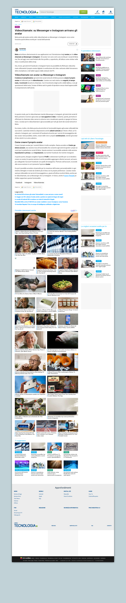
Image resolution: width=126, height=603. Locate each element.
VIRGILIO (37, 558)
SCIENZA (66, 452)
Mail (103, 13)
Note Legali (30, 560)
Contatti (109, 525)
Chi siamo (25, 560)
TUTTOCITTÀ (75, 558)
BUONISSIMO (97, 558)
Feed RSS (54, 525)
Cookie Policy (41, 560)
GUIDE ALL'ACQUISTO (64, 17)
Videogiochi (17, 515)
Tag (92, 525)
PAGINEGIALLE (43, 558)
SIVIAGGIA (84, 558)
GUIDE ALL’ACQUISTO (101, 142)
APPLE (31, 17)
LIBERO (33, 558)
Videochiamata (39, 182)
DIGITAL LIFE (100, 152)
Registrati (97, 13)
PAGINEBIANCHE (67, 558)
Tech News (17, 498)
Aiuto (57, 560)
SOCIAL (20, 24)
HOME (16, 24)
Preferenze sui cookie (50, 560)
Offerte (16, 503)
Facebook (19, 182)
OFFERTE (75, 17)
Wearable (66, 494)
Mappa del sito (73, 525)
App (40, 498)
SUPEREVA (102, 558)
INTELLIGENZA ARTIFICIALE (22, 470)
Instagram (28, 182)
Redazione (42, 507)
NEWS (16, 17)
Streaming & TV (18, 512)
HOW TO (53, 17)
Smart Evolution (68, 496)
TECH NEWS (18, 452)
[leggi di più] (77, 50)
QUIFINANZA (90, 558)
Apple (40, 496)
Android (41, 494)
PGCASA (60, 558)
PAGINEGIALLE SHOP (53, 558)
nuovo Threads (69, 176)
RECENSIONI (84, 17)
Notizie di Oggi (18, 494)
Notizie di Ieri (17, 496)
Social (15, 510)
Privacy (35, 560)
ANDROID (23, 17)
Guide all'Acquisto (93, 496)
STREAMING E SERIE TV (42, 17)
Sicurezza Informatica (71, 507)
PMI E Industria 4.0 (94, 507)
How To (91, 494)
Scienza (16, 500)
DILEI (79, 558)
